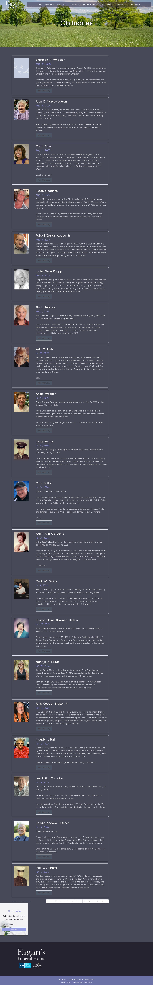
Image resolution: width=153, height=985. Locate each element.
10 (89, 901)
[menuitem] (39, 5)
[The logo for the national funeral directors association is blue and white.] (25, 965)
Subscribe (14, 929)
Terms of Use (77, 982)
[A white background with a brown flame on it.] (37, 965)
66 (102, 901)
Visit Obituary (44, 91)
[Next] (107, 901)
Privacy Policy (66, 982)
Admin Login (88, 982)
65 (97, 901)
